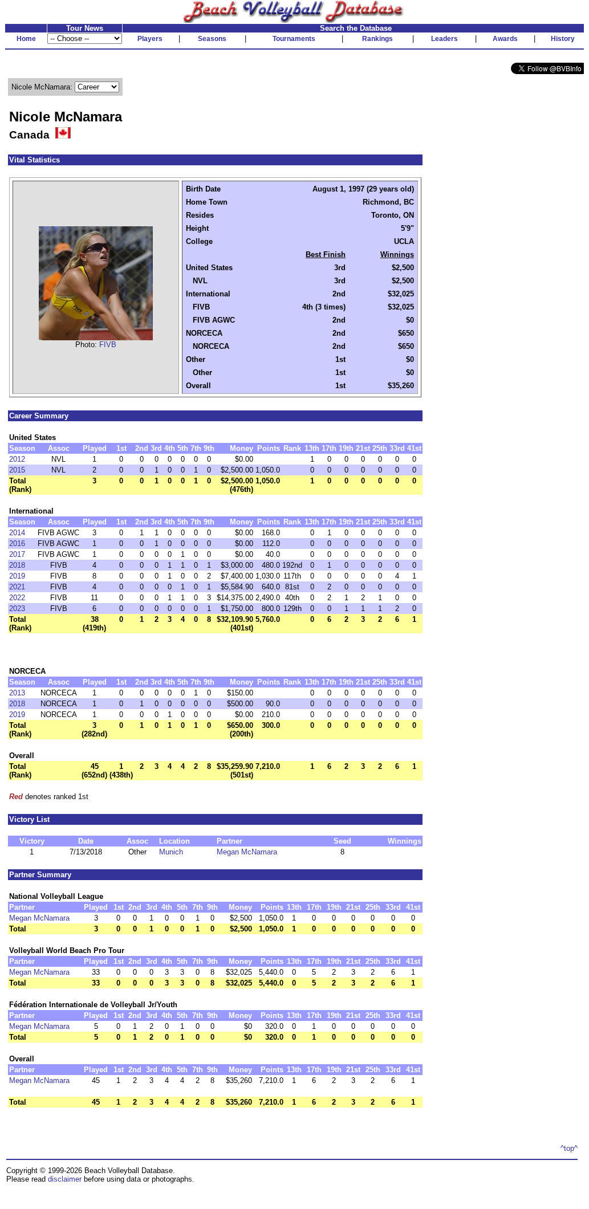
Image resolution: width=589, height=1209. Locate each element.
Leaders (444, 39)
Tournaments (294, 39)
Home (26, 39)
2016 (17, 543)
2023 (17, 608)
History (563, 39)
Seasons (212, 39)
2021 (17, 587)
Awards (505, 39)
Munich (171, 852)
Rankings (377, 39)
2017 (17, 554)
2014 (17, 532)
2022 (17, 597)
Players (150, 39)
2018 (17, 565)
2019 (17, 576)
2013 (17, 693)
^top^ (569, 1148)
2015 (17, 470)
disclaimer (65, 1179)
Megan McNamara (247, 852)
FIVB (107, 344)
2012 (17, 459)
